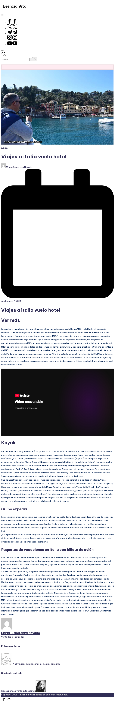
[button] (30, 59)
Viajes (4, 147)
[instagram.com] (12, 39)
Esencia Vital (15, 6)
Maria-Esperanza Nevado (20, 633)
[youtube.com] (12, 44)
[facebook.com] (12, 22)
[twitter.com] (12, 28)
